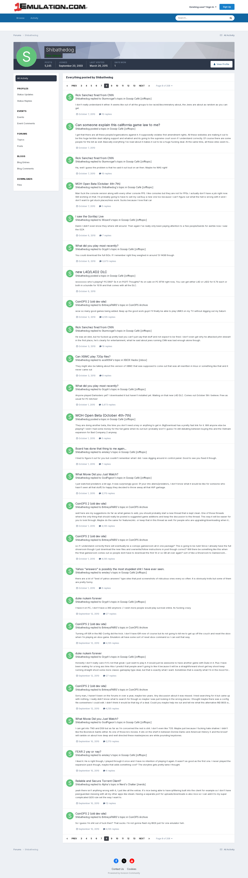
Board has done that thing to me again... (100, 448)
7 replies (106, 235)
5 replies (106, 206)
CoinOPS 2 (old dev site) (90, 301)
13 (134, 85)
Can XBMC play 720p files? (93, 356)
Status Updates (215, 18)
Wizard (106, 219)
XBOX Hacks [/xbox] (135, 360)
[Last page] (149, 86)
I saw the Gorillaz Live (89, 216)
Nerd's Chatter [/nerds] (133, 784)
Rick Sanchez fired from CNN (94, 95)
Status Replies (24, 100)
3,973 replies (109, 261)
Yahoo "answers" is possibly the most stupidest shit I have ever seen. (119, 569)
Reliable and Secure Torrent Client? (98, 781)
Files (19, 184)
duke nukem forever (88, 598)
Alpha (105, 784)
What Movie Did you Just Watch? (96, 474)
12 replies (110, 803)
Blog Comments (25, 168)
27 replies (110, 613)
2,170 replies (108, 493)
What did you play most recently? (96, 245)
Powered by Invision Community (124, 873)
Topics (20, 139)
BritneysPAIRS (109, 305)
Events (20, 117)
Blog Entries (23, 162)
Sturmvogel (108, 98)
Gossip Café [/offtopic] (139, 98)
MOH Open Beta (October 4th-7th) (97, 183)
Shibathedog (82, 98)
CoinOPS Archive (138, 305)
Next (142, 85)
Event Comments (26, 123)
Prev (74, 85)
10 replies (106, 114)
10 (117, 85)
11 (122, 85)
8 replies (106, 375)
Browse (20, 18)
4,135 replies (108, 317)
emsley (106, 452)
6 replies (106, 588)
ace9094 (107, 360)
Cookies (131, 869)
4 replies (110, 770)
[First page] (67, 86)
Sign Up (227, 6)
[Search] (231, 18)
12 (128, 85)
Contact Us (118, 869)
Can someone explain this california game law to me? (117, 125)
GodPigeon (108, 477)
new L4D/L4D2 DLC (91, 272)
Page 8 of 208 (163, 85)
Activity (34, 18)
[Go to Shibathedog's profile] (70, 97)
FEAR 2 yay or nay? (88, 751)
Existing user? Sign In (202, 7)
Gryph (105, 249)
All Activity (22, 78)
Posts (20, 146)
